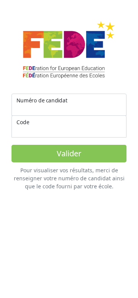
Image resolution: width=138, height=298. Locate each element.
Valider (69, 153)
